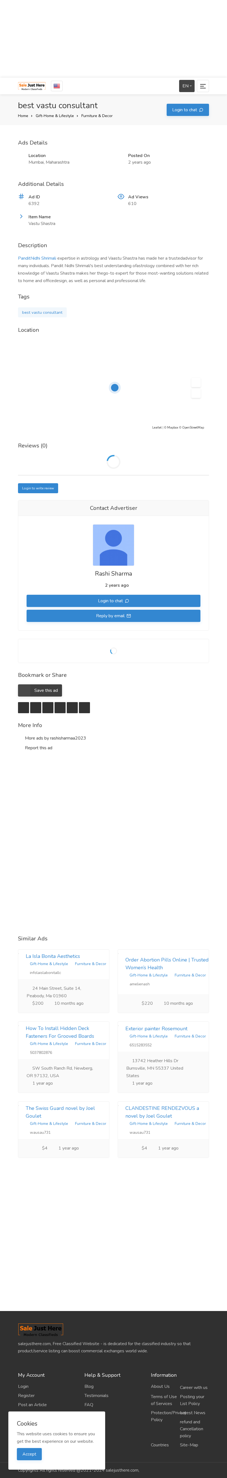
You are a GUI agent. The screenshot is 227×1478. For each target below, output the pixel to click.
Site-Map (189, 1445)
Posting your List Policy (192, 1400)
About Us (160, 1386)
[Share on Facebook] (35, 707)
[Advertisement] (113, 39)
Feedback (93, 1414)
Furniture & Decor (97, 115)
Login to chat (185, 110)
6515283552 (140, 1045)
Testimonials (96, 1396)
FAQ (88, 1405)
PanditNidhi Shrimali (37, 258)
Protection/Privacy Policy (165, 1416)
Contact (91, 1423)
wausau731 (40, 1132)
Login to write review (38, 488)
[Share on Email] (23, 707)
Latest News (192, 1413)
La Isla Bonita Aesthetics (53, 956)
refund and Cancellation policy (191, 1429)
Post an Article (32, 1405)
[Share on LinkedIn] (60, 707)
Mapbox (172, 428)
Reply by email (111, 616)
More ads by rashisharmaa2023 (55, 738)
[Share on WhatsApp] (84, 707)
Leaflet (157, 428)
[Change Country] (57, 86)
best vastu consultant (42, 312)
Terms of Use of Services (164, 1400)
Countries (160, 1445)
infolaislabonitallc (45, 972)
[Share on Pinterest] (72, 707)
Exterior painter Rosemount (156, 1028)
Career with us (194, 1388)
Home (23, 115)
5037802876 (40, 1052)
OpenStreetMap (193, 428)
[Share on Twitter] (47, 707)
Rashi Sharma (113, 574)
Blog (89, 1386)
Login (23, 1386)
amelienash (139, 984)
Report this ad (38, 748)
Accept (29, 1454)
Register (26, 1396)
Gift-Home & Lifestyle (55, 115)
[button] (196, 382)
